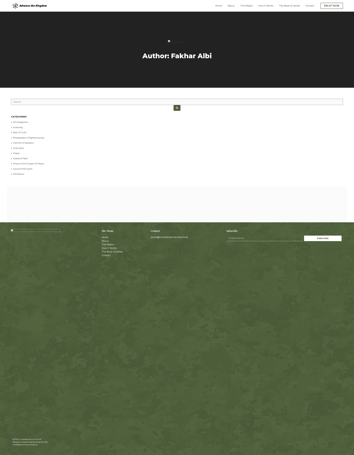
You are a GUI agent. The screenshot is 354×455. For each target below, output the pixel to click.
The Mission (246, 5)
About (231, 5)
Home (218, 5)
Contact (309, 5)
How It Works (265, 5)
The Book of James (289, 5)
